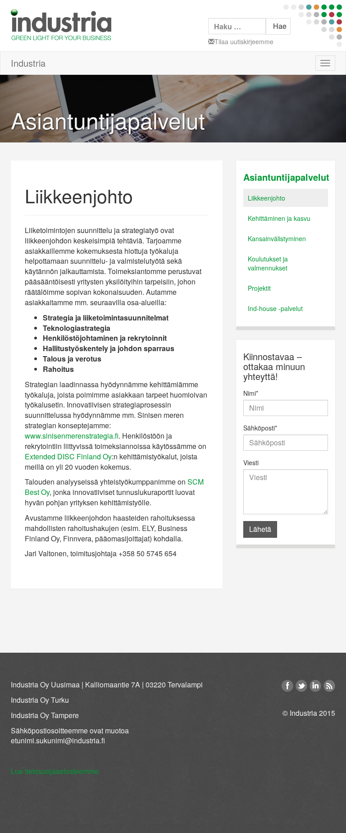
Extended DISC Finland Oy (68, 456)
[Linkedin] (315, 686)
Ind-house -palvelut (275, 308)
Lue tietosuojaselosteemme (55, 771)
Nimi (250, 393)
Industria (28, 62)
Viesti (251, 462)
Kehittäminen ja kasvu (279, 218)
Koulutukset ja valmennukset (268, 263)
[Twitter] (301, 686)
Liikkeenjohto (266, 197)
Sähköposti (260, 427)
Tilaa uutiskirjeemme (243, 41)
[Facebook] (287, 686)
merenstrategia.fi (91, 435)
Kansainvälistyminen (277, 238)
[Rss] (329, 686)
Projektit (259, 288)
